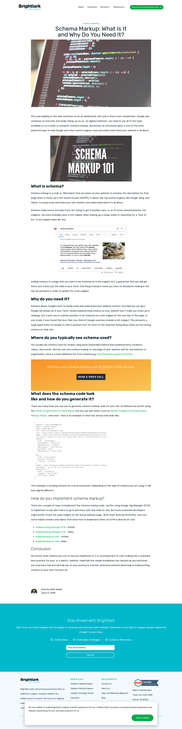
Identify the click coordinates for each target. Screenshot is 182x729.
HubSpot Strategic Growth (82, 693)
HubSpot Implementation (82, 684)
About (81, 7)
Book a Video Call (91, 377)
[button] (105, 7)
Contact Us (107, 684)
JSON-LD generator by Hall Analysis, (55, 410)
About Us (106, 688)
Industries (92, 7)
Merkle (113, 410)
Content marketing (91, 23)
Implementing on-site (47, 536)
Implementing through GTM (51, 527)
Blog (103, 698)
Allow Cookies (142, 718)
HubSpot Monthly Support (82, 688)
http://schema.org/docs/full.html (114, 354)
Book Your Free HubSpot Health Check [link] (145, 7)
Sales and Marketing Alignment (115, 693)
